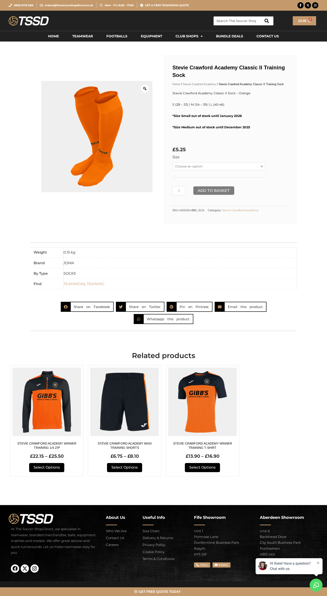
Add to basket (214, 190)
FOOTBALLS (116, 36)
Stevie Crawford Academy (199, 84)
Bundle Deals (229, 36)
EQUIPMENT (151, 36)
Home (53, 36)
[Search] (266, 20)
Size (176, 157)
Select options (47, 467)
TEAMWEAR (82, 36)
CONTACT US (267, 36)
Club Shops (187, 36)
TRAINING (95, 284)
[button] (87, 307)
